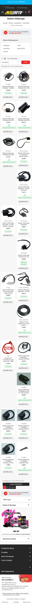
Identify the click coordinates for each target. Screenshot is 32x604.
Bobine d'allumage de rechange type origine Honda (8, 291)
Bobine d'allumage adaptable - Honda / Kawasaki (24, 188)
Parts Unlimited (23, 287)
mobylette (6, 45)
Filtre (26, 62)
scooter (5, 51)
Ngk (8, 356)
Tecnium (8, 84)
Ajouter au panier (8, 97)
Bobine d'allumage (9, 505)
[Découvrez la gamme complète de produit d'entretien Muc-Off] (16, 522)
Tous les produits (16, 484)
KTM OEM (24, 253)
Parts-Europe (24, 151)
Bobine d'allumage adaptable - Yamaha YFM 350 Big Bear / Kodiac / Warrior (23, 359)
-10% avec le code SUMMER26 (16, 2)
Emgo (8, 287)
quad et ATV (21, 48)
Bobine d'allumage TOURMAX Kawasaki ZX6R (23, 461)
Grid (2, 58)
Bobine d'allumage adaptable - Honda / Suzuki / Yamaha (8, 224)
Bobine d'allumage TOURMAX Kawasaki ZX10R (8, 461)
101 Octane (23, 221)
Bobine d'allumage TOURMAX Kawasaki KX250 (8, 427)
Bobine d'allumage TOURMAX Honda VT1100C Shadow (23, 391)
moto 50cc (6, 48)
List (5, 58)
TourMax (23, 387)
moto (19, 45)
